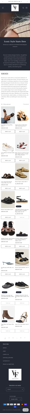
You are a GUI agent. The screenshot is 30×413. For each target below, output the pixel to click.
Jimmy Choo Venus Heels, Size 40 (22, 324)
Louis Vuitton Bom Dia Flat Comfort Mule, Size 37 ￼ (6, 182)
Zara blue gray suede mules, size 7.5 (7, 268)
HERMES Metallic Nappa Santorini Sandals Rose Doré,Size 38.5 (8, 239)
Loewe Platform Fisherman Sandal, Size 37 (8, 153)
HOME (4, 351)
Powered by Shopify (16, 409)
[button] (3, 7)
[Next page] (24, 337)
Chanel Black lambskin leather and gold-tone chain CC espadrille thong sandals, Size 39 (21, 210)
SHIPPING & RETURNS (8, 357)
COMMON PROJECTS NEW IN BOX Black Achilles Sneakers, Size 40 (22, 296)
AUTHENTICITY (6, 361)
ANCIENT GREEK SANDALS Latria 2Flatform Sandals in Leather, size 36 (21, 239)
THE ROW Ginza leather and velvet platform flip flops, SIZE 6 (7, 296)
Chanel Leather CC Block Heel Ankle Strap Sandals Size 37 (21, 125)
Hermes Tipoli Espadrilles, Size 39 (22, 267)
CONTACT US (6, 354)
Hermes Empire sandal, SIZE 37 (21, 181)
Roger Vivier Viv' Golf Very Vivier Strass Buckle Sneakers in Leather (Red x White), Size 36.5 (22, 153)
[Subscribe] (22, 389)
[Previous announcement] (2, 1)
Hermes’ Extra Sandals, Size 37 (7, 209)
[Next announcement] (27, 1)
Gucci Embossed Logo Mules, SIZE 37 (7, 125)
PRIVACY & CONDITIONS (8, 364)
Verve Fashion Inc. (9, 409)
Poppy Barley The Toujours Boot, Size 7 (7, 325)
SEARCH (5, 347)
